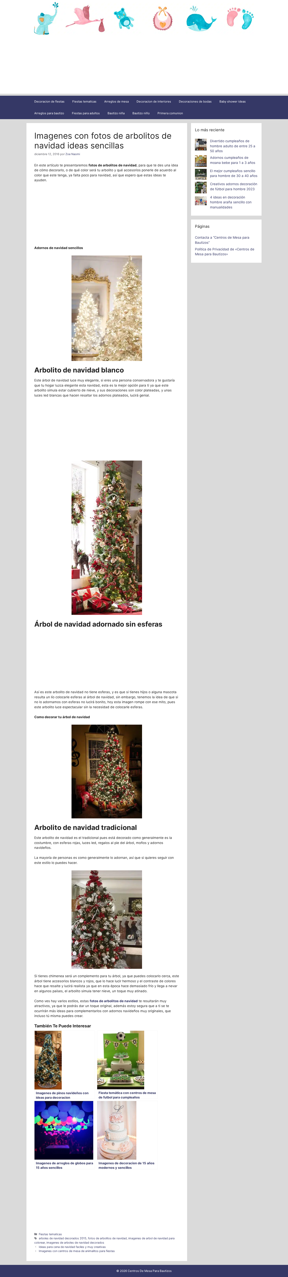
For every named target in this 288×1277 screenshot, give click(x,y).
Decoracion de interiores (154, 101)
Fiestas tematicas (84, 101)
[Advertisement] (144, 66)
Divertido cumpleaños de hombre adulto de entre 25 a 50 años (232, 146)
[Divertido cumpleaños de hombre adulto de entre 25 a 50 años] (201, 145)
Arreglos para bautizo (49, 113)
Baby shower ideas (232, 101)
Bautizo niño (141, 113)
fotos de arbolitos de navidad (107, 1238)
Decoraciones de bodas (195, 101)
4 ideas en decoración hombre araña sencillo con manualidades (231, 202)
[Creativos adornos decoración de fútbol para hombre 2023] (201, 188)
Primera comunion (170, 113)
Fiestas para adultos (86, 113)
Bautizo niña (116, 113)
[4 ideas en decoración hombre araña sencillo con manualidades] (201, 201)
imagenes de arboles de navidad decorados (75, 1242)
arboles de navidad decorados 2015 (62, 1238)
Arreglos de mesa (116, 101)
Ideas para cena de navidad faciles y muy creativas (72, 1246)
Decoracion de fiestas (49, 101)
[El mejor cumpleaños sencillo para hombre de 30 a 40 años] (201, 175)
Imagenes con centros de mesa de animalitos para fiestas (77, 1251)
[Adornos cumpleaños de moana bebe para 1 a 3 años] (201, 162)
